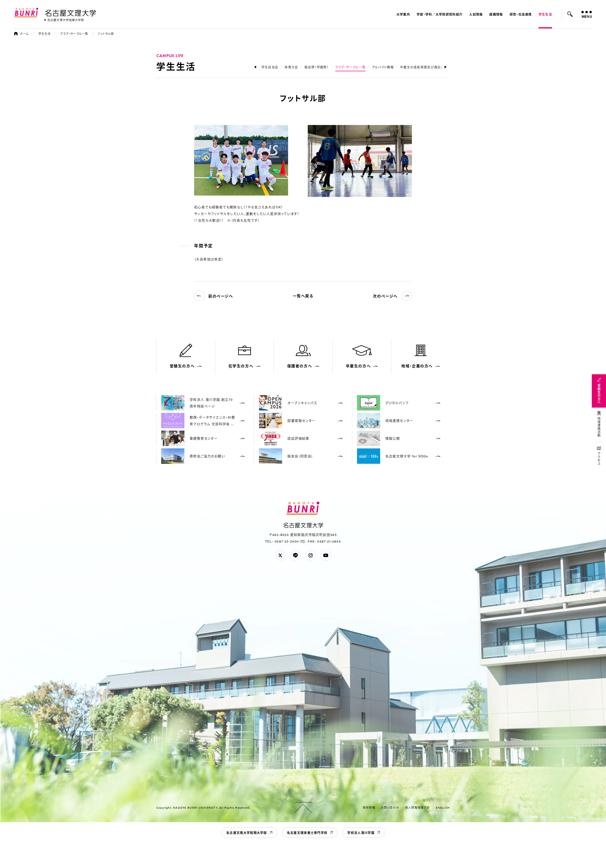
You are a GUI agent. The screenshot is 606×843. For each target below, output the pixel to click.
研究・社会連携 (521, 14)
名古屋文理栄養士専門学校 (307, 832)
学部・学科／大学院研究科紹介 (440, 14)
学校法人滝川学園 (360, 832)
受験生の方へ (599, 394)
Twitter (280, 555)
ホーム (24, 33)
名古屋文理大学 (70, 12)
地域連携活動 (599, 427)
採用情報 (369, 807)
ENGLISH (443, 807)
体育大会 (291, 67)
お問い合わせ (390, 807)
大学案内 (403, 14)
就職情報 (496, 14)
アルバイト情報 (383, 67)
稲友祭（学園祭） (316, 67)
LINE (295, 555)
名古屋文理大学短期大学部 (246, 832)
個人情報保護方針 (417, 807)
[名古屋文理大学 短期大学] (64, 20)
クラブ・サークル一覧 (74, 33)
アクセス (599, 458)
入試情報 (476, 14)
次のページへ (385, 296)
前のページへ (220, 296)
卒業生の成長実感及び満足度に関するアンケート (436, 67)
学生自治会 (269, 67)
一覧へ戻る (303, 296)
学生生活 (545, 14)
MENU (587, 16)
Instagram (310, 555)
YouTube (326, 555)
